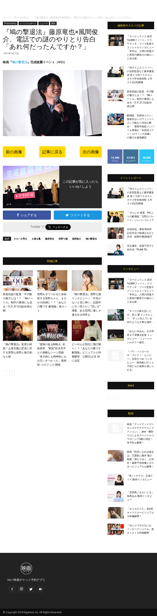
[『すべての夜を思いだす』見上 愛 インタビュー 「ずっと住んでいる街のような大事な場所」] (116, 315)
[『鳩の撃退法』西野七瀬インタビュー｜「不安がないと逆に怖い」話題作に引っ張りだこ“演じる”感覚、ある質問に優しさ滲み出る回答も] (87, 280)
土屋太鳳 (36, 238)
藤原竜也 (49, 238)
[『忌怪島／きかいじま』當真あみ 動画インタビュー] (116, 496)
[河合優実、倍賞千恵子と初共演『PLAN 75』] (116, 249)
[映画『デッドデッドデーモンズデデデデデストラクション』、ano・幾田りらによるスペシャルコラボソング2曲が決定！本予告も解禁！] (116, 428)
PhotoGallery (21, 17)
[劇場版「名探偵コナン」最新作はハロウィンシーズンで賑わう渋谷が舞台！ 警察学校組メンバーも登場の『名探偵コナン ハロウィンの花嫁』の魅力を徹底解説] (116, 119)
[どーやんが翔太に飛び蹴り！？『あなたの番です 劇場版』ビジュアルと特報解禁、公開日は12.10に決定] (87, 330)
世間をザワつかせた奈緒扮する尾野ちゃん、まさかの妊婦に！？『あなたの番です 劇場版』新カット (52, 302)
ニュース (44, 23)
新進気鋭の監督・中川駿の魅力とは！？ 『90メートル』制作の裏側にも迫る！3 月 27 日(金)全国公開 (18, 302)
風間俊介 (76, 238)
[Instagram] (21, 589)
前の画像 (14, 152)
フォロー (130, 150)
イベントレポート (28, 23)
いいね (115, 150)
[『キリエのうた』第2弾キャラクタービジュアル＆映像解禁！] (116, 513)
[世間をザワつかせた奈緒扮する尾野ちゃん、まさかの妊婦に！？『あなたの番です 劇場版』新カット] (52, 280)
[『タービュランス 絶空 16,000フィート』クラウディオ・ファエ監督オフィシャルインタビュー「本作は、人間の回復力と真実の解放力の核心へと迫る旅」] (116, 40)
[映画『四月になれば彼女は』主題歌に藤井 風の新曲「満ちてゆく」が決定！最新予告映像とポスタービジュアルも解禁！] (116, 455)
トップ (6, 17)
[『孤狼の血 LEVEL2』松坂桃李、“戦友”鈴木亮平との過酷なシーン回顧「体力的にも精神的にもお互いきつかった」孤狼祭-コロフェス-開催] (52, 330)
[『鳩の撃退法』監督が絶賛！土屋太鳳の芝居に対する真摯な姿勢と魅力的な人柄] (18, 330)
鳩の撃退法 (19, 62)
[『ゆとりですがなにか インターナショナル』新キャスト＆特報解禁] (116, 529)
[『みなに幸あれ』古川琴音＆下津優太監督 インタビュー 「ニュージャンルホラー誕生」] (116, 335)
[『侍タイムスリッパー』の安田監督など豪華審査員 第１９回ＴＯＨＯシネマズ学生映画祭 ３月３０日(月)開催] (116, 71)
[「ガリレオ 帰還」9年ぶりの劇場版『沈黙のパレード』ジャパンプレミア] (116, 216)
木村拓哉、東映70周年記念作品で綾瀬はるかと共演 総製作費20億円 (140, 233)
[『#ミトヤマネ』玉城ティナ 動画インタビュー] (116, 479)
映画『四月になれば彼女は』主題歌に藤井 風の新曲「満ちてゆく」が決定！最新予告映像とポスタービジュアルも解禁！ (140, 459)
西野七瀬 (63, 238)
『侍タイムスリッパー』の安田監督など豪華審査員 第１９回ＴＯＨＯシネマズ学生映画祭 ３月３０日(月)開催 (140, 75)
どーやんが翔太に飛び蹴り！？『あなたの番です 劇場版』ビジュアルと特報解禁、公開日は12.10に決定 (86, 352)
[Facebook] (12, 589)
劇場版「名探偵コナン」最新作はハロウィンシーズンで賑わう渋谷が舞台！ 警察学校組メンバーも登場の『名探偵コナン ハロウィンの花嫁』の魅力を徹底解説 (140, 126)
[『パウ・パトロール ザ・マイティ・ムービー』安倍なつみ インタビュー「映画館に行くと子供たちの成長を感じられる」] (116, 355)
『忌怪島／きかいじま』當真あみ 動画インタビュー (140, 496)
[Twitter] (31, 589)
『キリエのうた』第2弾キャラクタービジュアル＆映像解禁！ (140, 512)
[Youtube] (40, 589)
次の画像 (91, 152)
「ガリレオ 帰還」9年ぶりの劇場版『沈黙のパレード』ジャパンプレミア (140, 216)
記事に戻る (52, 152)
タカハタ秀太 (20, 238)
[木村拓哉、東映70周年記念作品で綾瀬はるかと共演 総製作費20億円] (116, 233)
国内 (53, 23)
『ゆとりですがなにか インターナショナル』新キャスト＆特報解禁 (140, 529)
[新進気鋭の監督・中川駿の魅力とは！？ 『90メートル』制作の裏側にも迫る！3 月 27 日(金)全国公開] (18, 280)
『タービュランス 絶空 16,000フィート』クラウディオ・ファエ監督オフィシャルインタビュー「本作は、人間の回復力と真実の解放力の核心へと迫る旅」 (140, 47)
